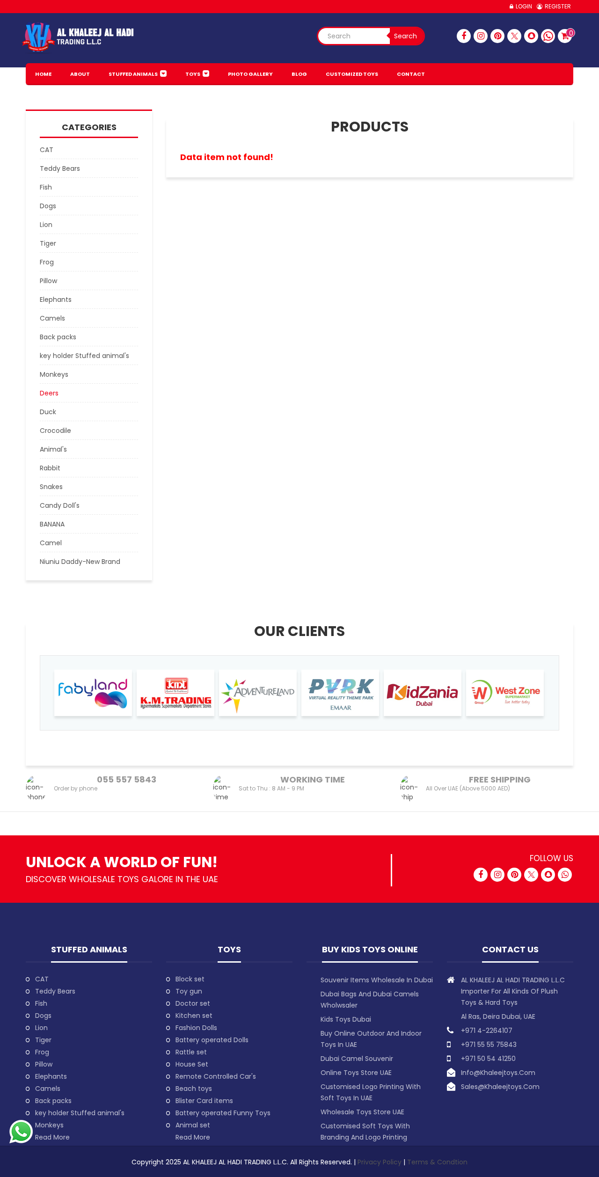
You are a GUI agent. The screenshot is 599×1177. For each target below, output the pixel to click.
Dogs (43, 1015)
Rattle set (191, 1052)
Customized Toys (352, 74)
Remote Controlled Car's (215, 1076)
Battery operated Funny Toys (222, 1113)
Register (558, 6)
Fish (41, 1003)
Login (524, 6)
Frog (42, 1052)
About (80, 74)
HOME (43, 74)
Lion (41, 1027)
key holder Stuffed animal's (79, 1113)
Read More (52, 1137)
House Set (191, 1064)
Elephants (51, 1076)
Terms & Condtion (437, 1162)
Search (405, 36)
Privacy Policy (380, 1162)
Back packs (53, 1100)
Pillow (43, 1064)
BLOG (299, 74)
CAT (42, 979)
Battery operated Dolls (211, 1040)
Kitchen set (193, 1015)
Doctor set (192, 1003)
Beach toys (193, 1088)
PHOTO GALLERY (250, 74)
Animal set (192, 1125)
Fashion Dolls (196, 1027)
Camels (47, 1088)
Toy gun (188, 991)
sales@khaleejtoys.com (500, 1086)
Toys (192, 74)
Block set (190, 979)
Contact (411, 74)
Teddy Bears (55, 991)
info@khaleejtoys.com (498, 1072)
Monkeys (49, 1125)
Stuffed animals (133, 74)
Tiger (43, 1040)
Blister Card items (204, 1100)
